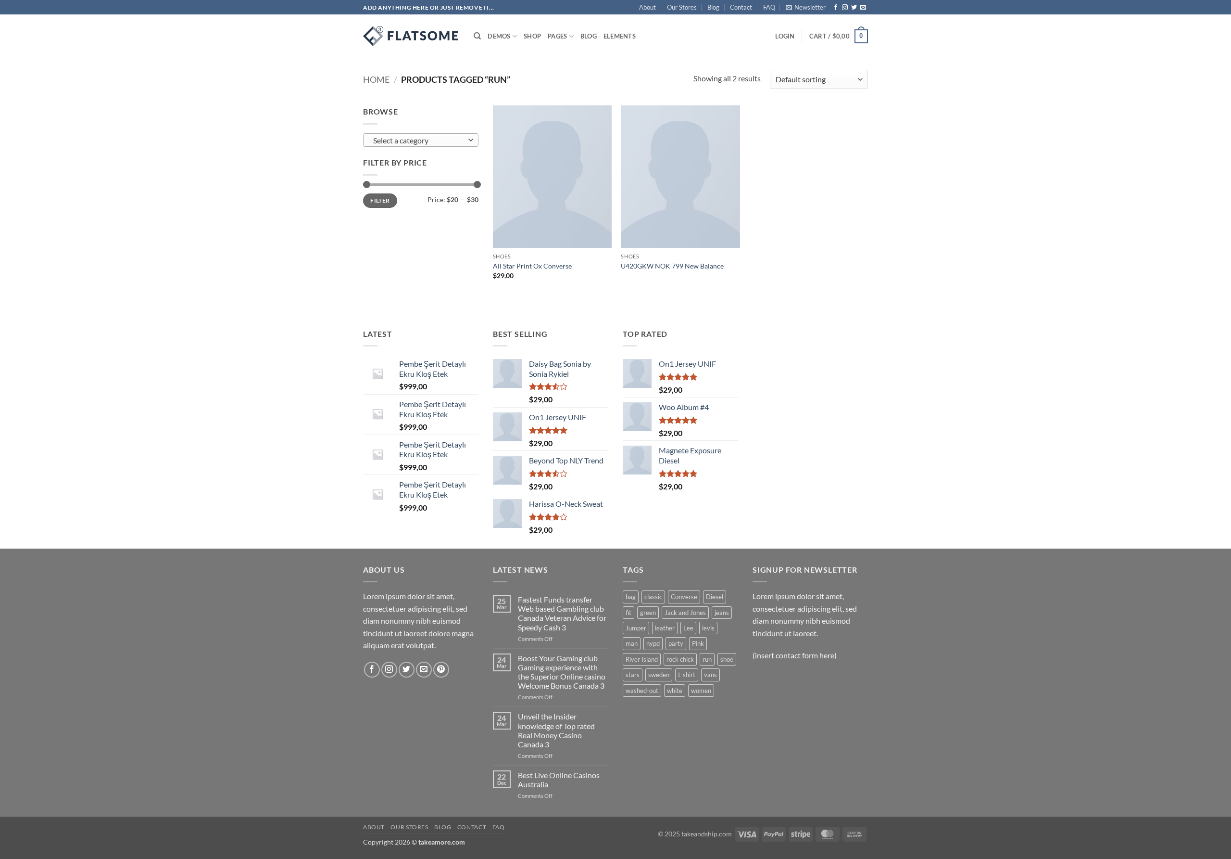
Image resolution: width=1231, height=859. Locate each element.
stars (633, 675)
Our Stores (682, 7)
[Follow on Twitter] (854, 7)
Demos (499, 36)
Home (376, 79)
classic (653, 597)
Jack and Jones (685, 612)
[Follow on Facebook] (836, 7)
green (648, 612)
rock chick (680, 659)
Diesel (714, 597)
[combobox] (420, 140)
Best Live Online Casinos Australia (559, 779)
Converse (684, 597)
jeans (722, 612)
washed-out (642, 690)
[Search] (477, 36)
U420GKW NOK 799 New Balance (672, 266)
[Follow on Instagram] (845, 7)
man (632, 643)
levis (708, 628)
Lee (688, 628)
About (647, 7)
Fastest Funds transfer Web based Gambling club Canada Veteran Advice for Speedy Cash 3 (562, 613)
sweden (658, 675)
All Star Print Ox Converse (532, 266)
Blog (713, 7)
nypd (653, 643)
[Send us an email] (863, 7)
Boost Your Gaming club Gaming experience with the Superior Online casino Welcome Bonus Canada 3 (561, 672)
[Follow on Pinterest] (441, 670)
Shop (532, 36)
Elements (619, 36)
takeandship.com (706, 834)
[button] (806, 7)
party (675, 643)
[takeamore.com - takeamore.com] (411, 36)
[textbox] (418, 140)
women (701, 690)
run (707, 659)
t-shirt (686, 675)
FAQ (769, 7)
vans (710, 675)
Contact (741, 7)
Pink (698, 643)
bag (631, 597)
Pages (557, 36)
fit (628, 612)
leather (665, 628)
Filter (379, 200)
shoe (726, 659)
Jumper (636, 628)
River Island (642, 659)
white (674, 690)
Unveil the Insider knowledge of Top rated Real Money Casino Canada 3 (556, 730)
